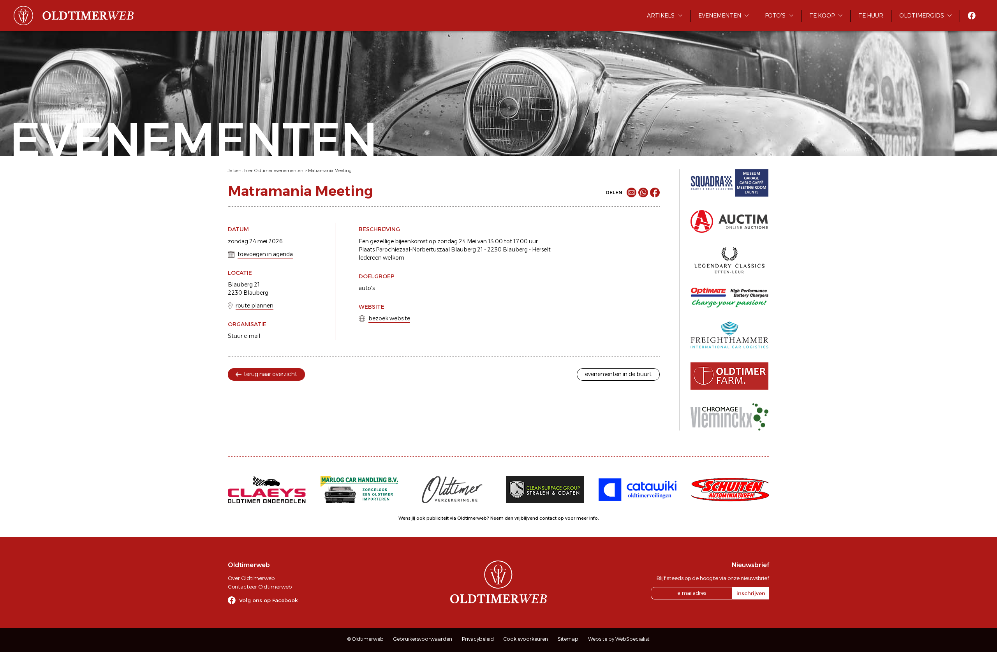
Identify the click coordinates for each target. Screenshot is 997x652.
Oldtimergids (921, 15)
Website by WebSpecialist (619, 639)
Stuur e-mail (244, 335)
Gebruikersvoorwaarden (422, 639)
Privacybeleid (478, 639)
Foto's (775, 15)
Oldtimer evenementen (278, 170)
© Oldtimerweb (365, 639)
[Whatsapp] (643, 192)
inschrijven (750, 593)
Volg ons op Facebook (268, 600)
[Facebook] (655, 192)
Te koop (822, 15)
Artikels (661, 15)
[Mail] (631, 192)
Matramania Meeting (330, 170)
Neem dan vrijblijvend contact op (527, 518)
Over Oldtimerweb (251, 578)
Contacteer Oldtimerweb (260, 586)
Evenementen (719, 15)
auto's (367, 288)
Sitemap (568, 639)
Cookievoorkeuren (526, 639)
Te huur (870, 15)
